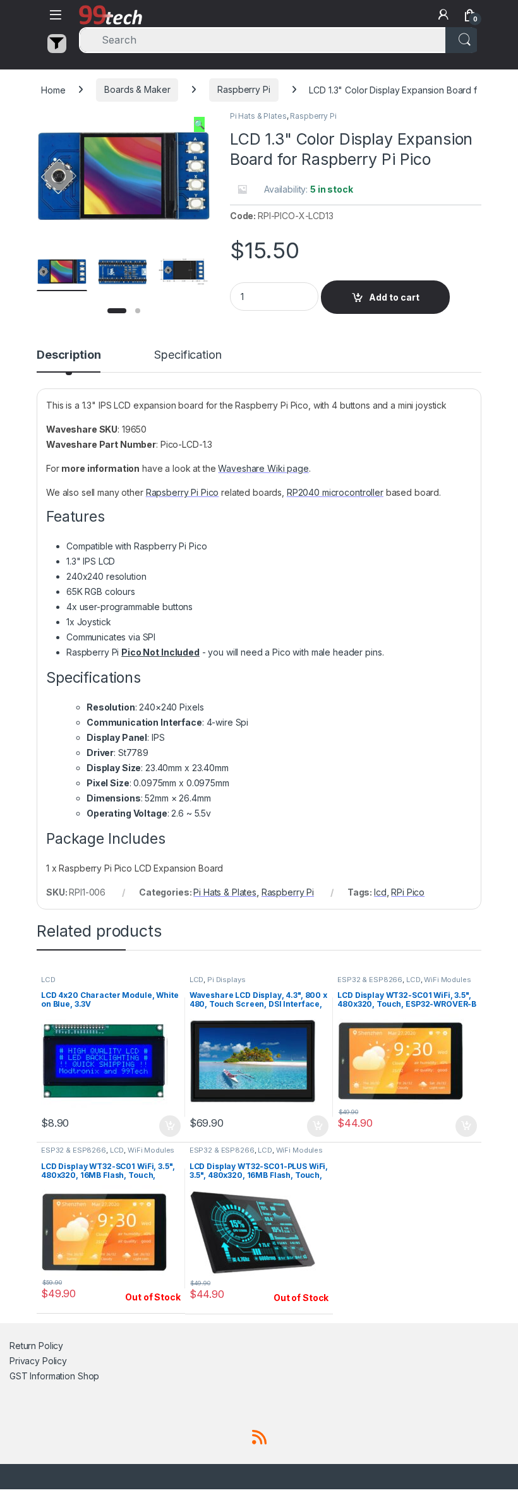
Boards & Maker (137, 89)
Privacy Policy (38, 1360)
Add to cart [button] (170, 1126)
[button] (199, 124)
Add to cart (394, 297)
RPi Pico (408, 892)
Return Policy (36, 1345)
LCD (48, 979)
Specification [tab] (187, 355)
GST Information (42, 1376)
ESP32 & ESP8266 (369, 979)
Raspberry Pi (243, 89)
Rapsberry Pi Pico (182, 492)
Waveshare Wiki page (263, 468)
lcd (380, 892)
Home (53, 89)
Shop (88, 1376)
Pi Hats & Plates (258, 116)
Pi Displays (226, 979)
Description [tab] (68, 355)
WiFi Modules (447, 979)
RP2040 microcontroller (335, 492)
